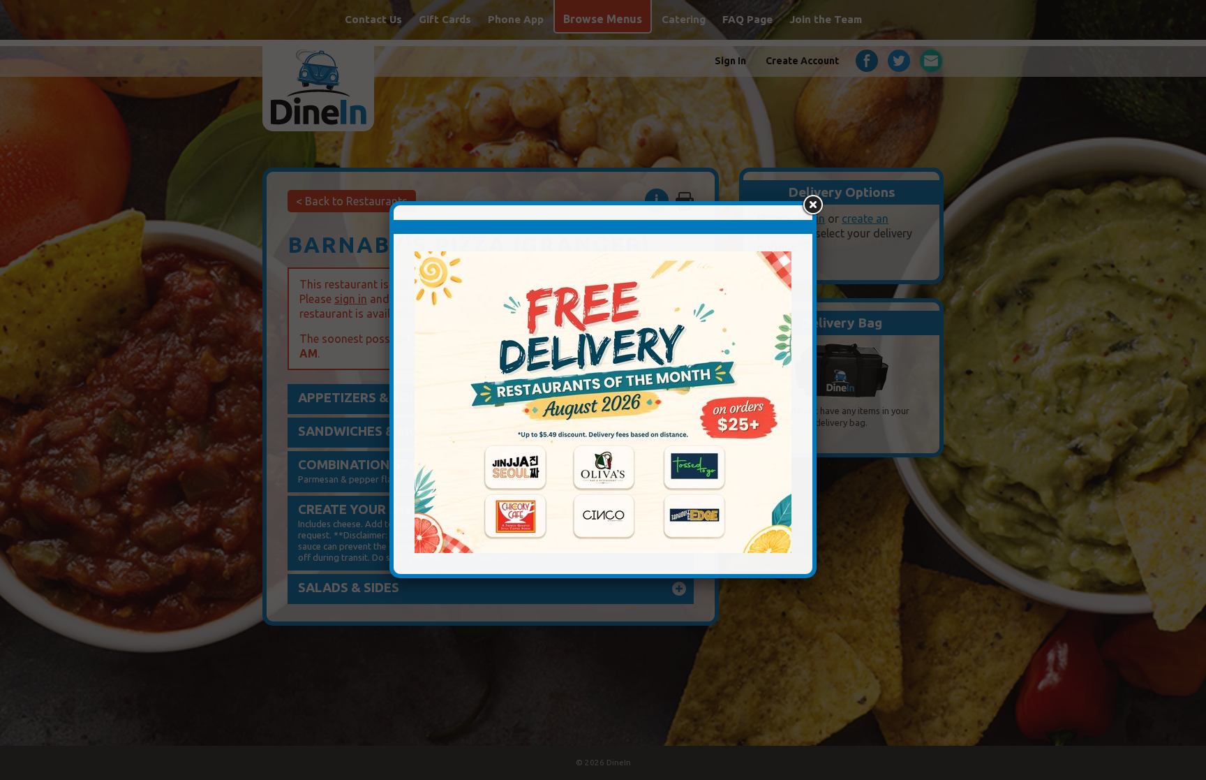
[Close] (812, 205)
